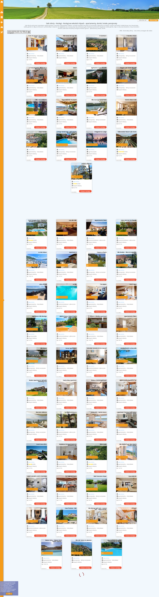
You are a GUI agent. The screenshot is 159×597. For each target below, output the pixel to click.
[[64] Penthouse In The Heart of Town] (96, 579)
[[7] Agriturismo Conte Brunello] (96, 75)
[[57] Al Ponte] (126, 515)
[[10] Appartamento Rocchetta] (66, 107)
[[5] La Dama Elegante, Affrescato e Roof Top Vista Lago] (36, 75)
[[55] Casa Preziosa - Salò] (66, 515)
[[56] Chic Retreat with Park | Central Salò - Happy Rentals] (96, 515)
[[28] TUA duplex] (96, 291)
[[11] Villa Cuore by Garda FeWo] (96, 107)
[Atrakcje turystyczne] (2, 32)
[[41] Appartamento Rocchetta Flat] (126, 387)
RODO (8, 591)
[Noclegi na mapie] (2, 12)
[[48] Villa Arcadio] (96, 451)
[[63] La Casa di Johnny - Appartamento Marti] (66, 579)
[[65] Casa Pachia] (126, 579)
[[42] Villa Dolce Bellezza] (36, 419)
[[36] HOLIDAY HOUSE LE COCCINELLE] (96, 355)
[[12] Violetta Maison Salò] (126, 107)
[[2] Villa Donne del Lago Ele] (66, 43)
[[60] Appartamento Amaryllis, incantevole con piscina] (96, 547)
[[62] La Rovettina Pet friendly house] (36, 579)
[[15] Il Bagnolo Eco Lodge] (96, 139)
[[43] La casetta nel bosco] (66, 419)
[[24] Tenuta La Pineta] (96, 259)
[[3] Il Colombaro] (96, 43)
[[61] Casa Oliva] (126, 547)
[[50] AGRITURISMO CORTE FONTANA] (36, 483)
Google (7, 583)
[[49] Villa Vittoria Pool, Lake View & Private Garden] (126, 451)
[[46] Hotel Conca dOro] (36, 451)
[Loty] (2, 22)
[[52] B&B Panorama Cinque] (96, 483)
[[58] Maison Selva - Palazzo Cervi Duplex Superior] (36, 547)
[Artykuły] (2, 17)
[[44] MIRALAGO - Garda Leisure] (96, 419)
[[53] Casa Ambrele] (126, 483)
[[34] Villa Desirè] (36, 355)
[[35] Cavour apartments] (66, 355)
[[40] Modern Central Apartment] (96, 387)
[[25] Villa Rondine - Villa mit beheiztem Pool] (126, 259)
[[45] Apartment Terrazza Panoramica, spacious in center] (126, 419)
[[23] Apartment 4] (66, 259)
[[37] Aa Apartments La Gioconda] (126, 355)
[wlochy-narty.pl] (2, 2)
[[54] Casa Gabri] (36, 515)
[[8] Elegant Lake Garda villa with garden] (126, 75)
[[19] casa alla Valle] (66, 227)
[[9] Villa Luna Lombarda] (36, 107)
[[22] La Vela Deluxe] (36, 259)
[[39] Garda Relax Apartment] (66, 387)
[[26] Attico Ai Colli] (36, 291)
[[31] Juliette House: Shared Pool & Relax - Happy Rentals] (66, 323)
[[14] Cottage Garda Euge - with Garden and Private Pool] (66, 139)
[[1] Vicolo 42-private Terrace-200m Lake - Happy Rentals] (36, 43)
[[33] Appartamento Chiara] (126, 323)
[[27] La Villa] (66, 291)
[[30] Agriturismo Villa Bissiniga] (36, 323)
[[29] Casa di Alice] (126, 291)
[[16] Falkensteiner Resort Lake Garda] (126, 139)
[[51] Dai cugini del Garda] (66, 483)
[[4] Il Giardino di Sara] (126, 43)
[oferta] (27, 56)
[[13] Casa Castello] (36, 139)
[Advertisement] (81, 207)
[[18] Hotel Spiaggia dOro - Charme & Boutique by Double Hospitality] (36, 227)
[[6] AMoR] (66, 75)
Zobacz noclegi (40, 63)
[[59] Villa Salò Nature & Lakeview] (66, 547)
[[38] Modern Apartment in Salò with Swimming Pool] (36, 387)
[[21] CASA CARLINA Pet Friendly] (126, 227)
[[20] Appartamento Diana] (96, 227)
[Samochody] (2, 27)
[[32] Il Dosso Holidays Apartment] (96, 323)
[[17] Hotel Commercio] (81, 171)
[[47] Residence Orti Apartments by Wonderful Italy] (66, 451)
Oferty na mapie (153, 20)
